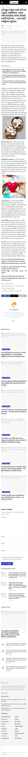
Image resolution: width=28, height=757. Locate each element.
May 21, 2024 (4, 444)
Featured (3, 724)
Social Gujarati (9, 26)
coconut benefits (9, 283)
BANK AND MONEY (5, 716)
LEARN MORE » (4, 693)
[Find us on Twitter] (3, 749)
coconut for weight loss (7, 291)
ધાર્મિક (16, 728)
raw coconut (18, 291)
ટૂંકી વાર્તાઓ (17, 724)
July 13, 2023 (4, 415)
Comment (4, 517)
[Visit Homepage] (14, 2)
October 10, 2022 (12, 579)
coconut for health (19, 286)
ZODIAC (17, 716)
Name (3, 536)
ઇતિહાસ (16, 719)
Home (2, 7)
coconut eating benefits (7, 286)
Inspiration (4, 728)
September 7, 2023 (5, 387)
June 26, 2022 (11, 600)
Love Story (3, 731)
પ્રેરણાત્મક (17, 731)
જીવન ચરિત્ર (17, 721)
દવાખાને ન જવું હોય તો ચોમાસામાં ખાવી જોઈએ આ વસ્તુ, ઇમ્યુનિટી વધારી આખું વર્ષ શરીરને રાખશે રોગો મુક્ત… (14, 76)
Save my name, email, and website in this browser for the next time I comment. (13, 558)
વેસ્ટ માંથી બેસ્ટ (18, 738)
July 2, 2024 (4, 358)
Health (3, 726)
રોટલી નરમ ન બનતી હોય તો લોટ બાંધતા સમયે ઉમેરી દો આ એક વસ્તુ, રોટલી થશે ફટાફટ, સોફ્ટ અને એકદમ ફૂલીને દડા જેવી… (16, 651)
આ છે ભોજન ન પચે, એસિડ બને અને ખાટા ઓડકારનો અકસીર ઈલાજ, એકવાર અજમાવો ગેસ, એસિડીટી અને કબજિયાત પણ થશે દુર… (14, 440)
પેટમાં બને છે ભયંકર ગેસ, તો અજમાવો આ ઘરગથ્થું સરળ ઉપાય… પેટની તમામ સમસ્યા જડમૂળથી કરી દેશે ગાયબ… (14, 82)
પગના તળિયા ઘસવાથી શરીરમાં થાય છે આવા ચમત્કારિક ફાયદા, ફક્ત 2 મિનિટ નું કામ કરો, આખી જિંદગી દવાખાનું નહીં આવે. (10, 634)
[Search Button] (26, 2)
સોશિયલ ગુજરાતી (6, 280)
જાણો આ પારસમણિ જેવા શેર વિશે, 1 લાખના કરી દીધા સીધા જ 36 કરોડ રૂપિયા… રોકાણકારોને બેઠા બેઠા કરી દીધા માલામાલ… (16, 668)
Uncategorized (8, 7)
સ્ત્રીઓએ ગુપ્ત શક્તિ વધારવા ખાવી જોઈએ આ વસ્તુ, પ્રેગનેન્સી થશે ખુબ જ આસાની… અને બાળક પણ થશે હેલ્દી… (12, 497)
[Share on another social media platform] (23, 296)
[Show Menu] (2, 2)
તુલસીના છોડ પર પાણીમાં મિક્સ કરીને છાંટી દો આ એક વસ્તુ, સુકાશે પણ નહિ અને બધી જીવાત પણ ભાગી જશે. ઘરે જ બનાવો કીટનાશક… (16, 660)
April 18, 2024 (18, 26)
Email (3, 543)
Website (3, 550)
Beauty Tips (4, 719)
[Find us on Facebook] (1, 749)
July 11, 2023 (4, 501)
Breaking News (5, 721)
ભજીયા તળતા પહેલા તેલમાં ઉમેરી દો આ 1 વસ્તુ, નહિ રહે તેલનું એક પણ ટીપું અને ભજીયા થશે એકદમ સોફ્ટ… (16, 644)
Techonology (4, 733)
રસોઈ (16, 736)
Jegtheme (4, 754)
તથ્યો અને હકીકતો (19, 726)
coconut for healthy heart (8, 288)
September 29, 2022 (12, 590)
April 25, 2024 (4, 472)
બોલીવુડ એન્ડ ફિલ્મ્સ (19, 733)
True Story (3, 736)
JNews (5, 752)
